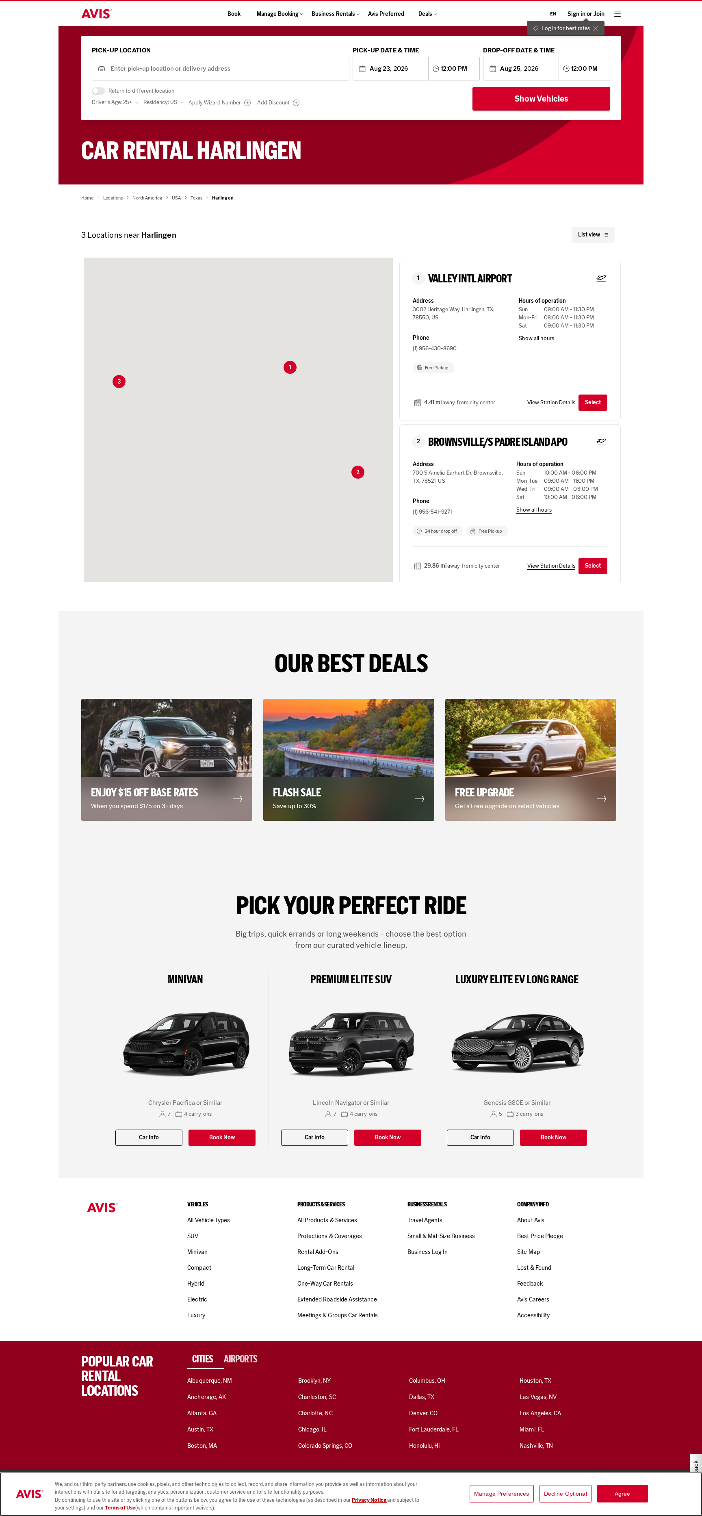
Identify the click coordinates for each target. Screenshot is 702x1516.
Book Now (222, 1137)
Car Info (149, 1137)
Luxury (196, 1315)
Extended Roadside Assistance (337, 1299)
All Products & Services (327, 1220)
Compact (199, 1267)
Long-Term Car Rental (325, 1267)
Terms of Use (120, 1508)
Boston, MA (202, 1445)
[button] (290, 367)
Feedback (529, 1283)
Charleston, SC (317, 1397)
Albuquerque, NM (209, 1380)
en (553, 14)
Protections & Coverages (329, 1236)
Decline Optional (565, 1493)
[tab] (205, 1359)
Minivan (197, 1252)
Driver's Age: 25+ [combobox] (112, 102)
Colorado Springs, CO (325, 1445)
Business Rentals (333, 14)
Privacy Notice (369, 1500)
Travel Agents (425, 1220)
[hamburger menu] (617, 14)
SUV (192, 1236)
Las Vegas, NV (538, 1397)
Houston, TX (535, 1380)
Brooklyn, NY (314, 1380)
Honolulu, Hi (424, 1445)
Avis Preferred (386, 14)
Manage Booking (278, 14)
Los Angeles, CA (540, 1413)
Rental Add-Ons (317, 1252)
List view (589, 234)
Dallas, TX (421, 1397)
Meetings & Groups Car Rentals (337, 1315)
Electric (197, 1299)
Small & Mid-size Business (441, 1236)
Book (234, 14)
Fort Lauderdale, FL (434, 1429)
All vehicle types (208, 1220)
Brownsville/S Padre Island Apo (497, 442)
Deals (425, 14)
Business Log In (427, 1252)
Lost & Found (534, 1267)
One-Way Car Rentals (325, 1283)
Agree (622, 1493)
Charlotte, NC (315, 1413)
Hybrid (195, 1283)
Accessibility (533, 1315)
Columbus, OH (427, 1380)
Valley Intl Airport (470, 279)
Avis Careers (533, 1299)
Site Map (528, 1252)
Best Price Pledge (540, 1236)
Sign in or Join (586, 14)
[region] (351, 1494)
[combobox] (227, 69)
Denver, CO (423, 1413)
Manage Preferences (501, 1493)
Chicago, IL (312, 1429)
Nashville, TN (536, 1445)
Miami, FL (532, 1429)
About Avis (530, 1220)
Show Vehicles (541, 99)
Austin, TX (200, 1429)
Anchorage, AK (206, 1397)
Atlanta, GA (202, 1413)
